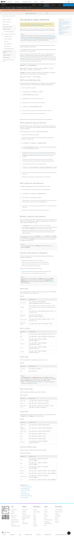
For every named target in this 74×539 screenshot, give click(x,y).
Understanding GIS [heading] (36, 506)
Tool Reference (19, 7)
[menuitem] (15, 510)
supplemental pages (50, 35)
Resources (46, 4)
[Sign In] (72, 1)
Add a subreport (7, 46)
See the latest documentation (38, 25)
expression (38, 153)
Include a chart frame (8, 38)
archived (36, 24)
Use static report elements (9, 31)
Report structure (6, 24)
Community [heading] (24, 506)
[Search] (65, 1)
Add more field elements (64, 22)
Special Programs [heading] (58, 506)
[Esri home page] (3, 2)
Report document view (7, 21)
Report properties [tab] (7, 55)
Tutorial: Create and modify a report (8, 60)
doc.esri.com (29, 10)
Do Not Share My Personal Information (62, 534)
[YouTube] (8, 518)
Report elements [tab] (7, 29)
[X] (5, 516)
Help (13, 7)
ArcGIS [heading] (12, 506)
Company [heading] (46, 506)
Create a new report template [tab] (7, 52)
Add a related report (8, 43)
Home (2, 7)
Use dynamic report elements (9, 34)
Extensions (53, 4)
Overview (34, 4)
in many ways (34, 383)
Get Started (8, 7)
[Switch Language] (68, 1)
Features (40, 4)
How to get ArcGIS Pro (68, 4)
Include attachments (8, 36)
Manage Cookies (48, 534)
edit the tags (27, 61)
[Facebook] (3, 516)
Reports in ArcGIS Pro (7, 19)
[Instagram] (5, 518)
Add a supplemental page (9, 48)
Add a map (6, 41)
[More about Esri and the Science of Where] (5, 510)
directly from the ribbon (49, 281)
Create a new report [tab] (8, 26)
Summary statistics (25, 271)
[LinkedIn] (8, 516)
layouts (41, 291)
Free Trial (60, 4)
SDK (30, 7)
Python (25, 7)
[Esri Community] (3, 518)
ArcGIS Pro (3, 4)
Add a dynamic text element (64, 27)
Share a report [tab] (6, 57)
